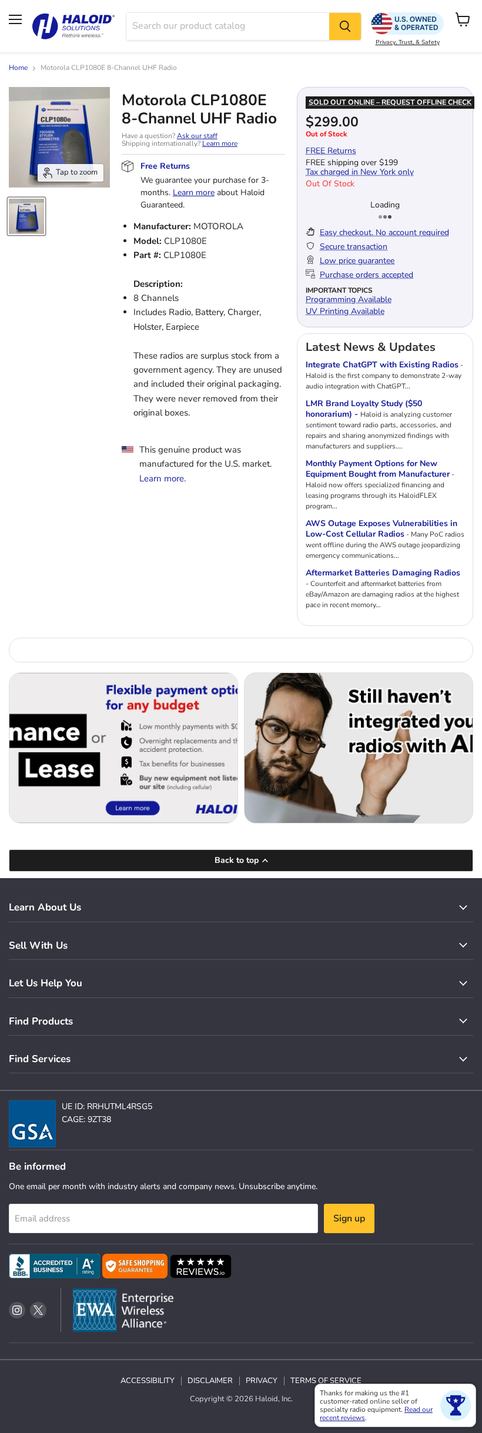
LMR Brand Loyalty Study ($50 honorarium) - (364, 409)
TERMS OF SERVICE (326, 1380)
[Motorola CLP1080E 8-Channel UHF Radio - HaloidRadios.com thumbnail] (26, 216)
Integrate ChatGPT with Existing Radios (382, 364)
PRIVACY (261, 1380)
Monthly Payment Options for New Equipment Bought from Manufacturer (378, 469)
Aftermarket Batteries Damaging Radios (383, 572)
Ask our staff (197, 135)
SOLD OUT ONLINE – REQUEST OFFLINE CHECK (390, 102)
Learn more (219, 143)
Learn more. (162, 478)
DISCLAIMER (210, 1380)
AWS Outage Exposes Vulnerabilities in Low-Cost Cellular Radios (381, 529)
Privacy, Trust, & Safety (408, 42)
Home (18, 68)
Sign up (349, 1218)
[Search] (345, 26)
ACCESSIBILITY (147, 1380)
